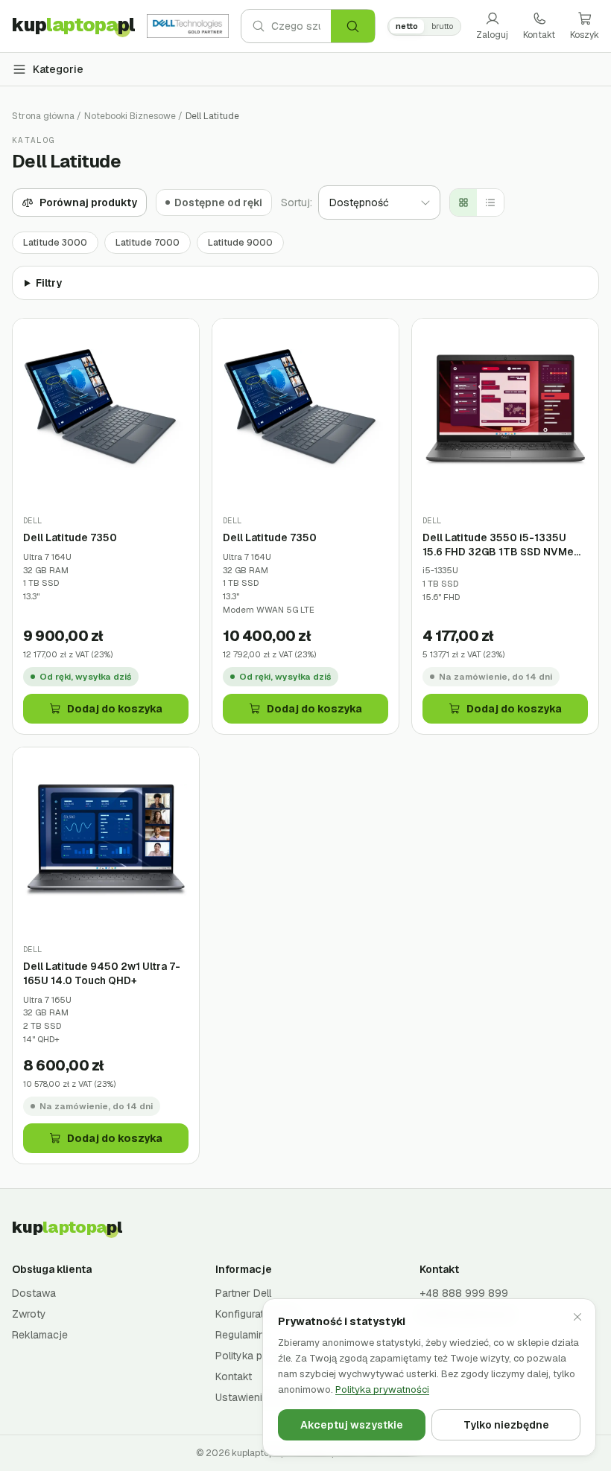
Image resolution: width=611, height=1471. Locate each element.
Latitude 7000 (147, 243)
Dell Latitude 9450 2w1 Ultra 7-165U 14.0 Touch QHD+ (101, 973)
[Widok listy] (490, 202)
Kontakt (539, 35)
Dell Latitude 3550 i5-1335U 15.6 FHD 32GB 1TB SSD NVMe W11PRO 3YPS (498, 544)
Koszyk (584, 35)
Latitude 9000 (240, 243)
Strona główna (43, 116)
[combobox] (301, 26)
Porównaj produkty (88, 202)
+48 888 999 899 (464, 1293)
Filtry (49, 283)
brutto (442, 26)
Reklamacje (40, 1334)
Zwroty (29, 1314)
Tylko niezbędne (506, 1425)
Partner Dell (243, 1293)
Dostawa (34, 1293)
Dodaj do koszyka (114, 708)
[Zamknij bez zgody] (577, 1317)
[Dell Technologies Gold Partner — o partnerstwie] (188, 26)
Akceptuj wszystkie (351, 1425)
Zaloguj (492, 35)
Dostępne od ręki (218, 202)
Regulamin (240, 1334)
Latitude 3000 (55, 243)
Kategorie (58, 69)
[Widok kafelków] (463, 202)
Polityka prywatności (382, 1389)
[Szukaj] (353, 26)
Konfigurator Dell (255, 1314)
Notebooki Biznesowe (130, 116)
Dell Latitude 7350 (70, 537)
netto (407, 26)
